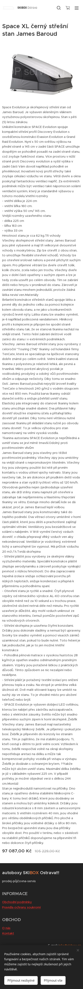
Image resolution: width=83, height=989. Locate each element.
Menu (76, 8)
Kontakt (8, 933)
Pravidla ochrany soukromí (21, 907)
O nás (6, 928)
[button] (58, 8)
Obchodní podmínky (17, 902)
